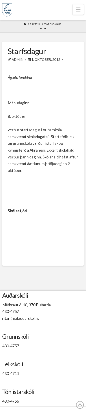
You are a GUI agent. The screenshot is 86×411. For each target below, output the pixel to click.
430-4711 (10, 373)
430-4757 (10, 311)
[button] (78, 9)
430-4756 (10, 401)
